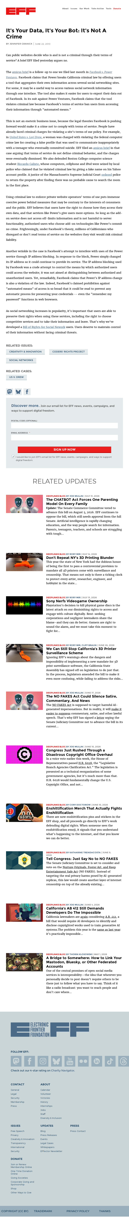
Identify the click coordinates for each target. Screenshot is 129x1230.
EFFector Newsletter (51, 1151)
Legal (13, 1094)
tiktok (110, 1061)
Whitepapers (47, 1147)
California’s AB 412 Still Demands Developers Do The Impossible (75, 910)
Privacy (14, 1135)
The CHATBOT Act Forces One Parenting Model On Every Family (82, 501)
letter (100, 717)
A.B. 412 (110, 916)
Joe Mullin (76, 496)
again (84, 916)
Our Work (84, 8)
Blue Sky (56, 1061)
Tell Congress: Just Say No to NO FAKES (82, 859)
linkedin (96, 1061)
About (65, 8)
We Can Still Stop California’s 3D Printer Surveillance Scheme (81, 651)
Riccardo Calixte (28, 164)
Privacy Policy (78, 1211)
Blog (43, 1131)
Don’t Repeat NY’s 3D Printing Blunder (80, 558)
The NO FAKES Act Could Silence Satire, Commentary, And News (81, 698)
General (15, 1090)
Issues (74, 8)
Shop (13, 1188)
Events (44, 1139)
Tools (109, 8)
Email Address (19, 432)
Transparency (18, 1143)
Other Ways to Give (21, 1192)
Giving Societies (19, 1177)
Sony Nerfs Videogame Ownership (76, 601)
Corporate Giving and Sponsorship (22, 1183)
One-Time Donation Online (21, 1172)
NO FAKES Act (61, 705)
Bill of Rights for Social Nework (44, 327)
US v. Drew (16, 377)
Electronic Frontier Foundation (21, 12)
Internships (46, 1106)
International (17, 1147)
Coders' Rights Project (68, 351)
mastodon (16, 1061)
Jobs (43, 1110)
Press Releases (48, 1135)
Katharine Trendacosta (85, 852)
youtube (69, 1061)
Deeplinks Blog (56, 496)
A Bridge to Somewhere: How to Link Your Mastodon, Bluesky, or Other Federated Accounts (84, 962)
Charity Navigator (62, 1070)
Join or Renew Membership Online (21, 1165)
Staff (42, 1114)
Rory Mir (75, 554)
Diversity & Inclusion (51, 1118)
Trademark (43, 1211)
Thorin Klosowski (81, 954)
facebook (29, 1061)
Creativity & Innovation (25, 351)
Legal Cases (46, 1143)
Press (14, 1106)
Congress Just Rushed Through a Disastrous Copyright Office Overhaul (79, 752)
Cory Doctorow (80, 805)
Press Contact (78, 1131)
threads (123, 1061)
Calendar (45, 1090)
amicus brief (20, 72)
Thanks (105, 1211)
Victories (45, 1098)
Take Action (97, 8)
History (44, 1102)
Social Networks (21, 360)
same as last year (108, 929)
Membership (17, 1102)
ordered (106, 174)
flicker (83, 1061)
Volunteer (45, 1094)
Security (15, 1098)
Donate (117, 8)
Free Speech (17, 1131)
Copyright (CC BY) (14, 1211)
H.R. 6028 (85, 763)
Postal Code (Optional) (24, 420)
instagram (43, 1061)
